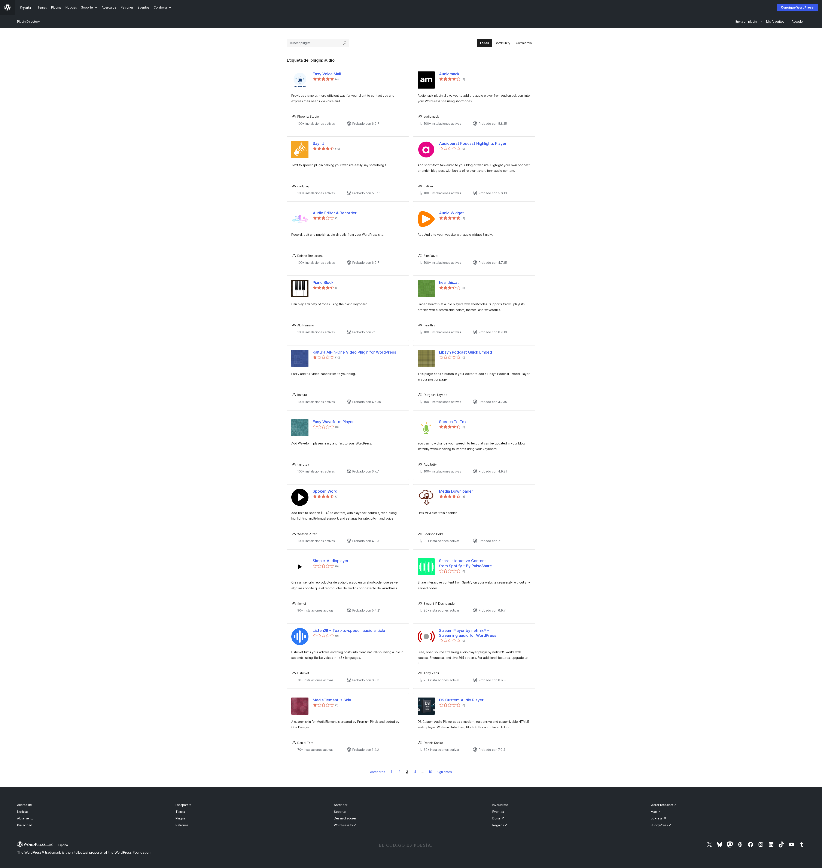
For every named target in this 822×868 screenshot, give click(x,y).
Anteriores (377, 772)
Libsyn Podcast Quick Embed (465, 352)
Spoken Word (325, 491)
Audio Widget (451, 213)
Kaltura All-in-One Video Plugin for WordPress (354, 352)
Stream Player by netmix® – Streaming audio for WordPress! (468, 633)
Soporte (340, 811)
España (63, 845)
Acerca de (24, 805)
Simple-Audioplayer (330, 560)
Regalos (500, 825)
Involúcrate (500, 805)
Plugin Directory (28, 21)
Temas (180, 811)
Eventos (498, 811)
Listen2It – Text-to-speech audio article (349, 630)
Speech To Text (453, 421)
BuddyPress (661, 825)
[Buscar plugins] (345, 43)
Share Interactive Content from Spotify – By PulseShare (465, 563)
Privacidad (24, 825)
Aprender (340, 805)
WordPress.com (664, 805)
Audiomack (449, 74)
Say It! (318, 143)
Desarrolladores (345, 818)
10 (430, 772)
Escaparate (184, 805)
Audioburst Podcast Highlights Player (472, 143)
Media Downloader (456, 491)
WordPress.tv (345, 825)
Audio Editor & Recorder (335, 213)
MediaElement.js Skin (332, 700)
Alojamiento (25, 818)
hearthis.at (449, 282)
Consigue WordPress (797, 7)
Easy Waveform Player (333, 421)
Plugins (181, 818)
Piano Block (323, 282)
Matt (656, 811)
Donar (498, 818)
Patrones (182, 825)
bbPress (658, 818)
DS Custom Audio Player (461, 700)
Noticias (22, 811)
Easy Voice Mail (327, 74)
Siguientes (444, 772)
